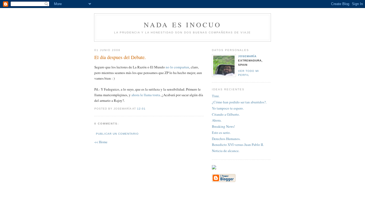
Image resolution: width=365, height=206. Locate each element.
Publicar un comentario (117, 133)
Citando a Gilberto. (226, 114)
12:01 (141, 108)
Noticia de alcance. (225, 150)
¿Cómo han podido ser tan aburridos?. (239, 102)
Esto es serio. (221, 132)
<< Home (100, 141)
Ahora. (217, 120)
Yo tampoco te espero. (228, 108)
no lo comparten (177, 67)
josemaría (247, 56)
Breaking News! (223, 126)
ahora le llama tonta (145, 94)
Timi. (216, 96)
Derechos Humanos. (226, 138)
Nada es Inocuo (183, 24)
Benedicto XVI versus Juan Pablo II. (238, 144)
